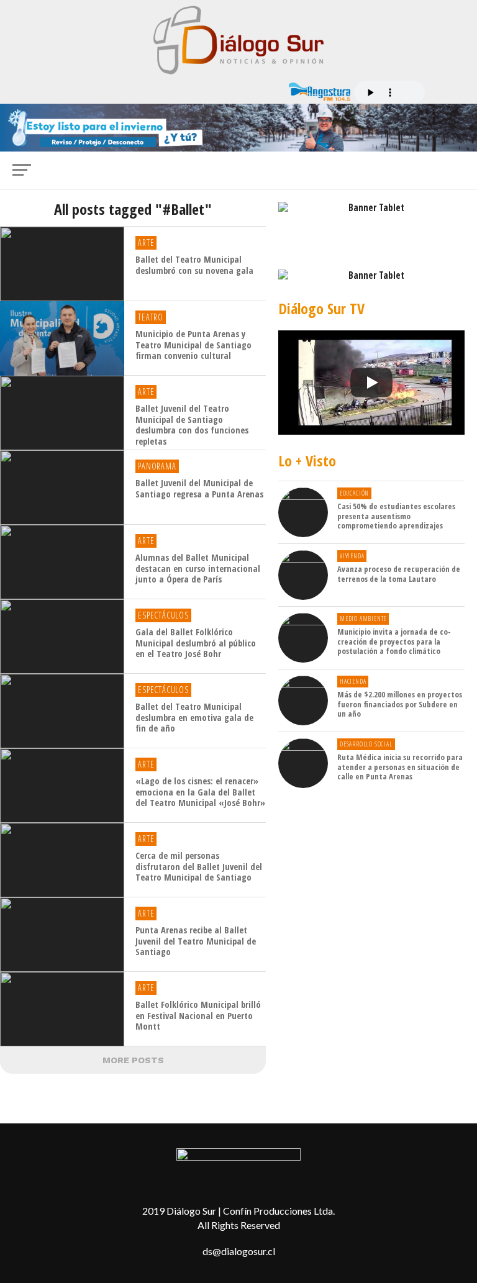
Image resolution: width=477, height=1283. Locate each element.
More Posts (133, 1060)
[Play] (371, 382)
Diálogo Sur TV (321, 308)
